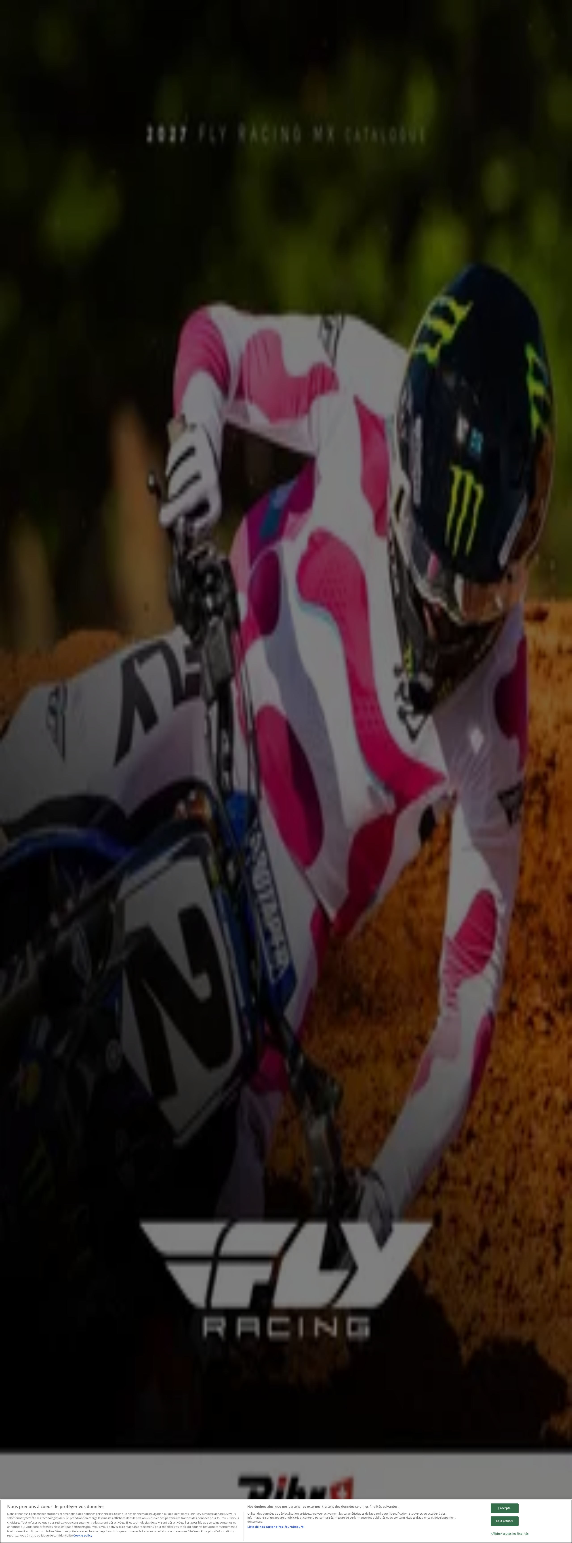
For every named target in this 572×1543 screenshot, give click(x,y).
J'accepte (504, 1508)
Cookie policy (82, 1535)
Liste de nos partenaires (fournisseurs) (275, 1527)
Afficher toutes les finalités (510, 1534)
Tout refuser (504, 1521)
